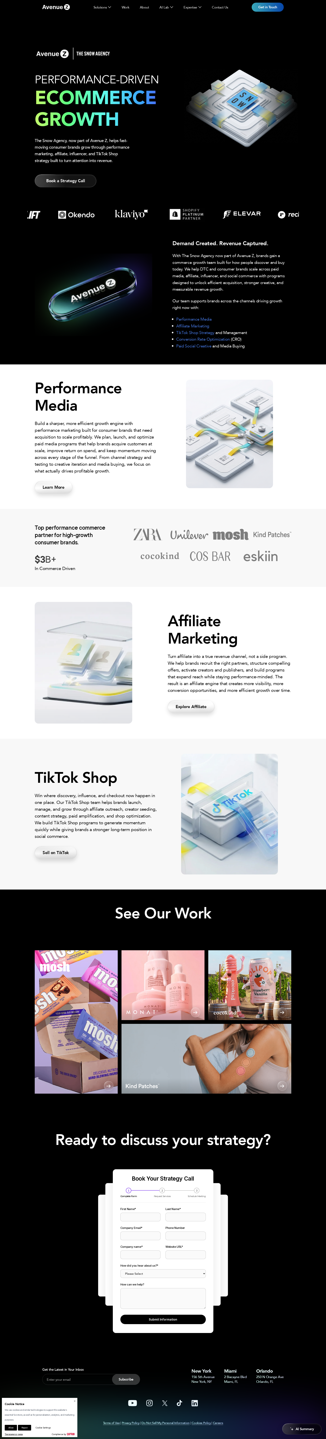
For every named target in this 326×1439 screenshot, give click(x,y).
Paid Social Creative (193, 346)
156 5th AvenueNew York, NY (203, 1379)
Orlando (264, 1371)
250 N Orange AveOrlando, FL (270, 1379)
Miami (230, 1371)
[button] (109, 7)
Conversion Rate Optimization (203, 339)
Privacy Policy (131, 1423)
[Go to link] (56, 7)
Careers (218, 1423)
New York (201, 1371)
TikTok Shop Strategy (195, 332)
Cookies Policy (201, 1423)
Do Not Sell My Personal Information (165, 1423)
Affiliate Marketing (192, 326)
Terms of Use (111, 1423)
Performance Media (194, 319)
